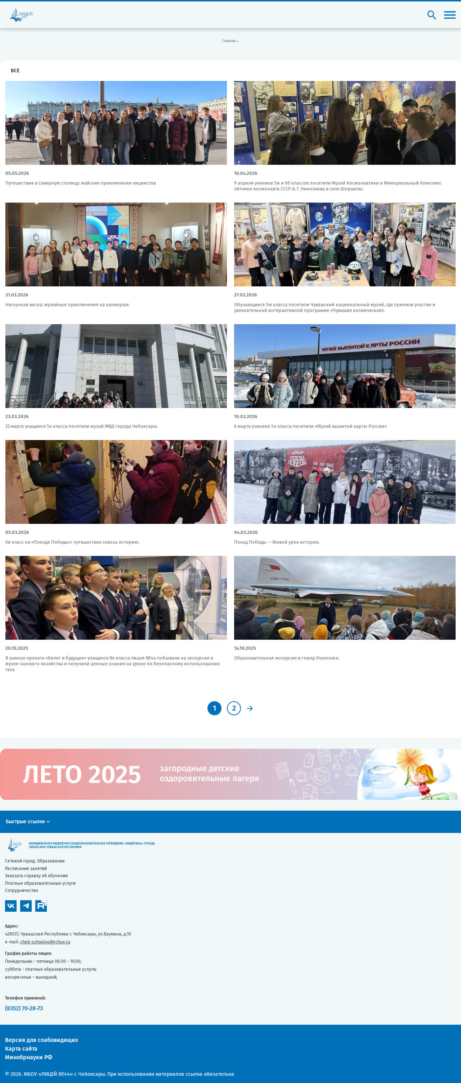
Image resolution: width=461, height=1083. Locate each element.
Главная (229, 41)
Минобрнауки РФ (28, 1057)
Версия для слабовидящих (41, 1040)
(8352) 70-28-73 (24, 1008)
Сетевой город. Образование (35, 861)
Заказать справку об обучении (36, 875)
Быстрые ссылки (25, 822)
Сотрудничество (21, 890)
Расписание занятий (26, 868)
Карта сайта (21, 1048)
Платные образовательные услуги (40, 883)
